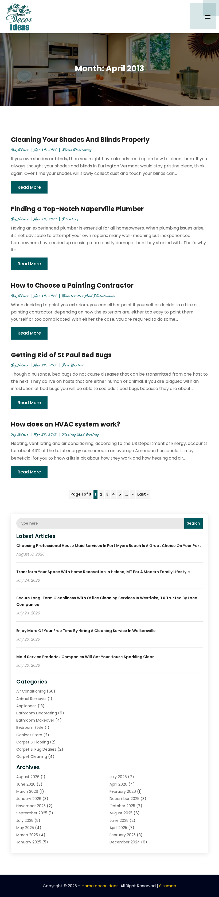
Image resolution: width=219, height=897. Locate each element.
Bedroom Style (30, 727)
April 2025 (118, 827)
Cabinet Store (29, 735)
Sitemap (167, 885)
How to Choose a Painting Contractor (72, 285)
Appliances (26, 706)
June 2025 (119, 820)
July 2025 (24, 820)
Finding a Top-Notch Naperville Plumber (77, 208)
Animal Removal (31, 698)
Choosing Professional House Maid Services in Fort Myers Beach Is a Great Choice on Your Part (108, 545)
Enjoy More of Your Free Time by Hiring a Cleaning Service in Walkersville (86, 630)
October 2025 (122, 805)
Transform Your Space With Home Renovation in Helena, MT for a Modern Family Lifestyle (103, 571)
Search (193, 523)
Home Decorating (77, 150)
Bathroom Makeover (35, 720)
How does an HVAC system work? (65, 424)
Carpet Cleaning (31, 756)
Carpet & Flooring (32, 742)
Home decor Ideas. (100, 885)
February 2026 (123, 791)
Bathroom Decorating (36, 713)
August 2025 (121, 813)
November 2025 (31, 805)
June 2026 (26, 784)
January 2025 (28, 842)
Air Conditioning (31, 691)
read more (29, 187)
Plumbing (70, 219)
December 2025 (124, 798)
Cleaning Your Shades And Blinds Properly (80, 139)
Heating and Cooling (80, 434)
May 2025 (25, 827)
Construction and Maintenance (89, 296)
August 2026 (28, 776)
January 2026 (28, 798)
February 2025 (123, 835)
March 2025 (27, 835)
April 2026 (118, 784)
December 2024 (125, 842)
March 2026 (27, 791)
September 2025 (31, 813)
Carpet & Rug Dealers (36, 749)
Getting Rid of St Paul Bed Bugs (61, 355)
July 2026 (118, 776)
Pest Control (73, 365)
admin (23, 150)
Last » (142, 494)
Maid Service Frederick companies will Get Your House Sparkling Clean (85, 656)
